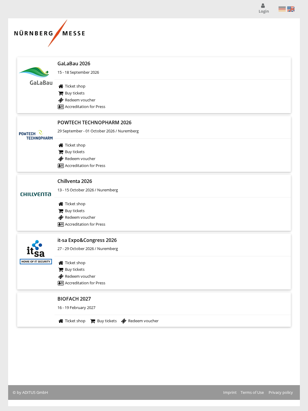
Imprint (230, 392)
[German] (282, 9)
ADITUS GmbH (35, 392)
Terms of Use (252, 392)
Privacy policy (281, 392)
